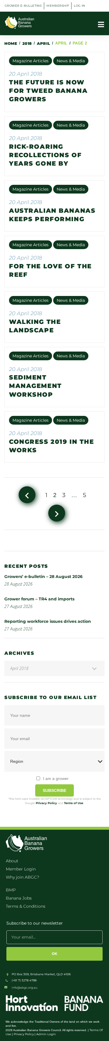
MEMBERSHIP (58, 6)
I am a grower (56, 778)
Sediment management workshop (35, 386)
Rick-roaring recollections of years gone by (45, 155)
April (43, 43)
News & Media (71, 60)
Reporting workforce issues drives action (47, 621)
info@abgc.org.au (24, 987)
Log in (79, 6)
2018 (27, 43)
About (12, 860)
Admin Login (46, 1034)
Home (10, 43)
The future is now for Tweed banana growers (48, 91)
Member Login (21, 869)
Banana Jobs (19, 898)
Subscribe (54, 790)
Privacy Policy (46, 803)
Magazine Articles (30, 60)
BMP (11, 890)
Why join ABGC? (22, 877)
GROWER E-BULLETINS (23, 6)
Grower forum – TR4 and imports (39, 599)
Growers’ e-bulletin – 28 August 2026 (43, 576)
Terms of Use (73, 803)
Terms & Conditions (25, 906)
